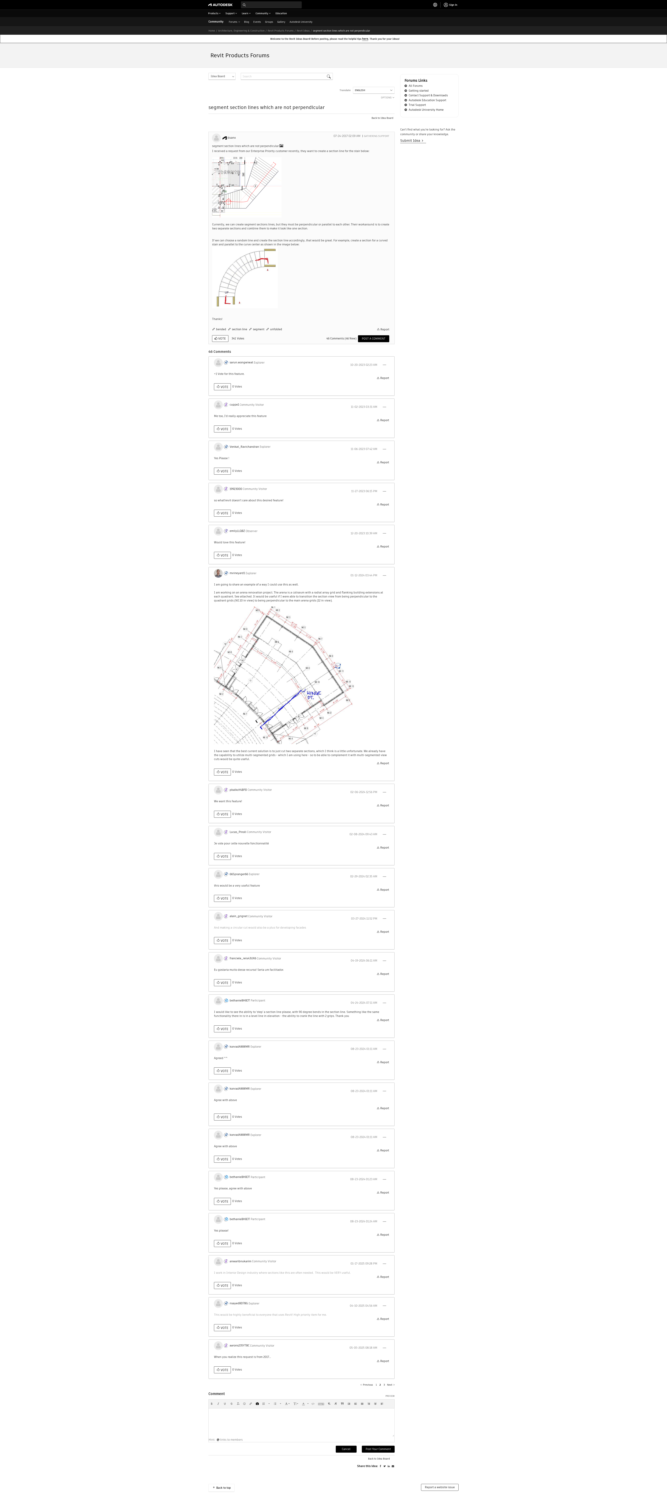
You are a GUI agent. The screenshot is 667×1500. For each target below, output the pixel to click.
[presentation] (212, 1404)
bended (221, 329)
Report (384, 329)
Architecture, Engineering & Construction (241, 30)
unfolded (276, 329)
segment (258, 329)
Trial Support (417, 105)
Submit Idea (411, 140)
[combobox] (271, 4)
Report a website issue (440, 1487)
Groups (269, 22)
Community (216, 22)
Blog (246, 22)
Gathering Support (376, 136)
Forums (233, 22)
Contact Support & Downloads (428, 95)
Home (211, 30)
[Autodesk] (220, 5)
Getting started (419, 91)
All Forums (416, 86)
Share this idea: (367, 1466)
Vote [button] (221, 338)
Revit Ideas (303, 30)
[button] (247, 187)
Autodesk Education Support (427, 100)
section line (239, 329)
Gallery (281, 22)
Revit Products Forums (281, 30)
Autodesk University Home (426, 110)
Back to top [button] (223, 1488)
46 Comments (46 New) (341, 338)
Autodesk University (301, 22)
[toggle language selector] (435, 5)
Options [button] (386, 97)
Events (257, 22)
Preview (390, 1396)
